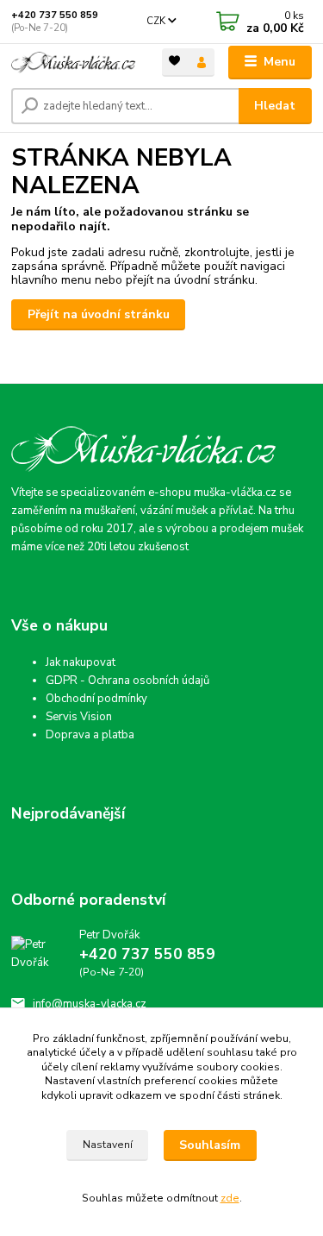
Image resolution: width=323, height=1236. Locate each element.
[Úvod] (73, 62)
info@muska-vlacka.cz (89, 1004)
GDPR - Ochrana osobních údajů (127, 680)
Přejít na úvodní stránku (99, 314)
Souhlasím (209, 1145)
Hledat (274, 105)
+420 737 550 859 (54, 15)
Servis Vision (79, 717)
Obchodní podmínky (96, 698)
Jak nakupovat (80, 662)
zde (230, 1198)
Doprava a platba (90, 735)
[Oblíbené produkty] (175, 60)
